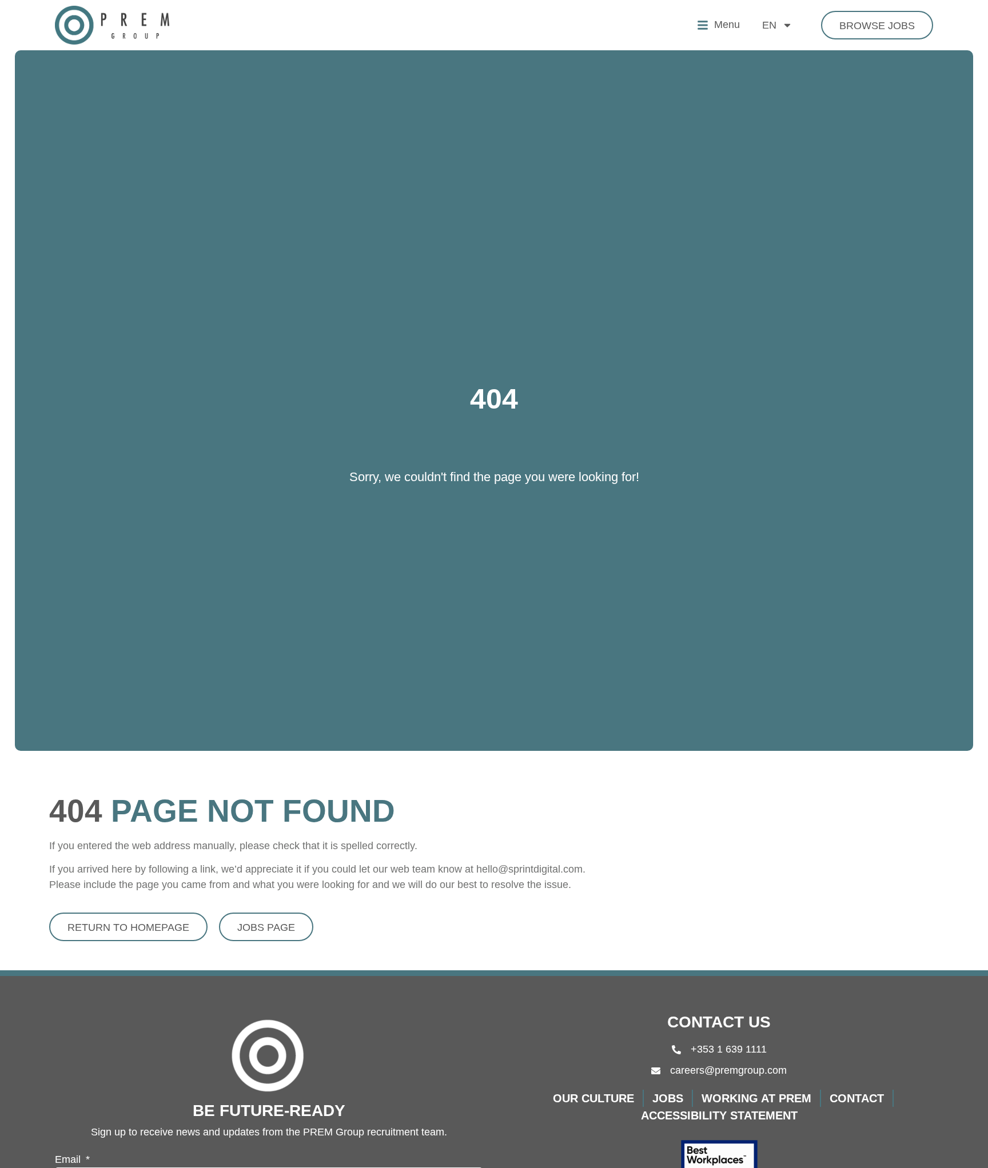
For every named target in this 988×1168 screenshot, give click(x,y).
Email (69, 1159)
